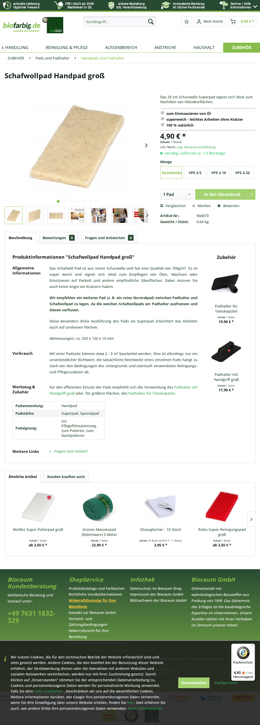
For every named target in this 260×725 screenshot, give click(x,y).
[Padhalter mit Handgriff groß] (226, 351)
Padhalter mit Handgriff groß (226, 377)
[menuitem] (243, 5)
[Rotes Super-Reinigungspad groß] (222, 507)
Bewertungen (58, 237)
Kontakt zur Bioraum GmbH (92, 612)
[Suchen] (150, 22)
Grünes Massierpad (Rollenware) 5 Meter (99, 532)
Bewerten (230, 205)
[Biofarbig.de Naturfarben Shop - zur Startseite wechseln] (33, 28)
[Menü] (252, 647)
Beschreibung (20, 237)
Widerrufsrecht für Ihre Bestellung (89, 633)
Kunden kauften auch (66, 476)
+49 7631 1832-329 (31, 617)
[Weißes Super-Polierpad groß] (38, 507)
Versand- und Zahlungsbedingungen (88, 621)
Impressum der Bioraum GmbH (156, 594)
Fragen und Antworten (108, 237)
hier (130, 702)
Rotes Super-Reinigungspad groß (222, 532)
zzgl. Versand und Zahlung (196, 147)
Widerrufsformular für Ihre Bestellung (92, 603)
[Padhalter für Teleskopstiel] (226, 283)
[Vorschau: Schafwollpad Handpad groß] (77, 215)
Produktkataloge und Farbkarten (97, 588)
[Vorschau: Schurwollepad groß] (13, 215)
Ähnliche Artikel (23, 476)
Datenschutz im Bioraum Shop (156, 588)
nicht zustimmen (48, 691)
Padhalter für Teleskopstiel (151, 393)
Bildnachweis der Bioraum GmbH (158, 600)
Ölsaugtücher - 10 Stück (160, 529)
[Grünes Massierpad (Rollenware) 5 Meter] (99, 507)
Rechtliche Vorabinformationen (95, 594)
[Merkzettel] (187, 22)
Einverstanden (193, 682)
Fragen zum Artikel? (70, 451)
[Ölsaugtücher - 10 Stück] (161, 507)
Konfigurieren (226, 682)
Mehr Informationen (145, 708)
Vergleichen (175, 205)
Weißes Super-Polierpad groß (38, 529)
